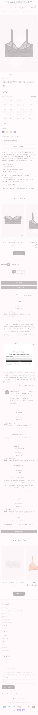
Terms (11, 364)
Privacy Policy (9, 364)
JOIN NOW (19, 361)
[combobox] (7, 359)
